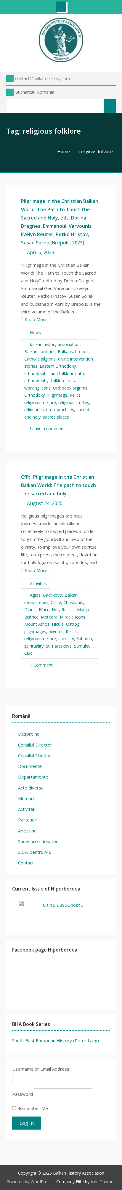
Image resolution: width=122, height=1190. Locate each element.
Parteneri (27, 820)
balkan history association (55, 344)
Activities (38, 583)
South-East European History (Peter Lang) (55, 1040)
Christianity (73, 602)
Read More (36, 319)
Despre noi (29, 734)
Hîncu (44, 609)
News (35, 332)
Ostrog (72, 624)
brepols (82, 351)
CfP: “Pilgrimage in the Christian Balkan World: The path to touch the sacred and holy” (58, 485)
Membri (26, 798)
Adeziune (27, 831)
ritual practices (60, 409)
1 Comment (41, 665)
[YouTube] (36, 106)
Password (22, 1094)
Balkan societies (39, 351)
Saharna (84, 638)
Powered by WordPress (29, 1181)
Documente (30, 766)
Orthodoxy (34, 395)
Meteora (49, 617)
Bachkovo (52, 595)
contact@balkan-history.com (42, 78)
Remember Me (32, 1108)
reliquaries (34, 409)
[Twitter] (24, 106)
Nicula (58, 624)
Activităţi (26, 809)
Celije (56, 602)
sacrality (66, 638)
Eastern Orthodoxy (58, 366)
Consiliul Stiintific (34, 755)
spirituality (34, 646)
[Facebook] (12, 106)
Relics (75, 395)
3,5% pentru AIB (35, 852)
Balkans (65, 351)
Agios (35, 595)
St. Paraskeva (59, 646)
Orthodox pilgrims (70, 388)
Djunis (30, 609)
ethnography (36, 380)
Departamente (33, 777)
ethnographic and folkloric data (54, 373)
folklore (58, 380)
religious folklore (40, 402)
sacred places (56, 417)
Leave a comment (47, 428)
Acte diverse (31, 788)
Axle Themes (103, 1181)
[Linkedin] (48, 106)
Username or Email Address (40, 1069)
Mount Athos (36, 624)
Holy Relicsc (63, 609)
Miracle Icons (72, 617)
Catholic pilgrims (40, 359)
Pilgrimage (57, 395)
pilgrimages (35, 631)
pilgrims (56, 631)
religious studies (73, 402)
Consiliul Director (35, 745)
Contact (26, 863)
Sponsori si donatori (38, 841)
